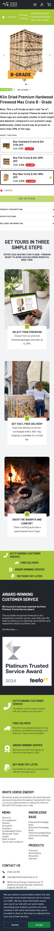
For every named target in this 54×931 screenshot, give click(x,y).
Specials (33, 859)
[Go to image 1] (26, 84)
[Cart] (49, 4)
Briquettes (34, 856)
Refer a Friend (8, 839)
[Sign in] (42, 4)
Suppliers (6, 828)
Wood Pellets (35, 853)
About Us (6, 818)
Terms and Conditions (12, 842)
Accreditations (9, 820)
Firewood (33, 850)
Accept (39, 925)
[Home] (3, 17)
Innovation (7, 826)
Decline (15, 925)
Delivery (6, 823)
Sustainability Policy (11, 831)
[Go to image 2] (28, 84)
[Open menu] (35, 4)
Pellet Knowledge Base (40, 833)
